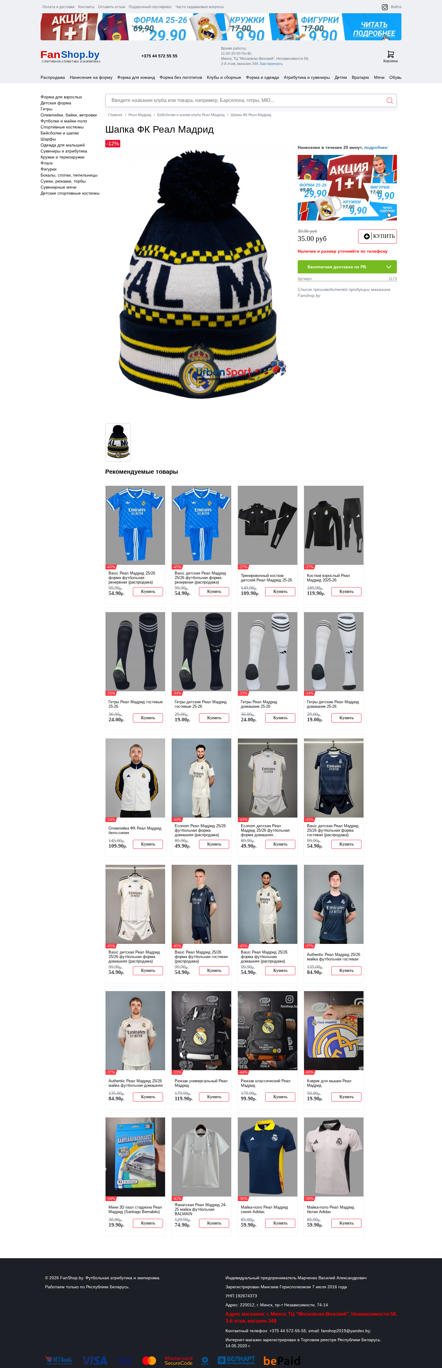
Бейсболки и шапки (60, 133)
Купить (148, 591)
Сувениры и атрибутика (64, 151)
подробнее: (376, 147)
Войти (396, 7)
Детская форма (56, 102)
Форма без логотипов (181, 77)
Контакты (86, 7)
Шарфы (48, 139)
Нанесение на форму (91, 77)
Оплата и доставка (58, 7)
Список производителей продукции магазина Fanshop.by (344, 292)
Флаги (47, 163)
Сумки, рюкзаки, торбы (63, 181)
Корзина (390, 61)
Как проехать (271, 64)
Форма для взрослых (61, 96)
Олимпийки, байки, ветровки (69, 114)
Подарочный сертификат (150, 7)
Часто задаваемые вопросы (200, 7)
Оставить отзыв (111, 7)
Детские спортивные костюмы (70, 193)
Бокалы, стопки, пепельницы (69, 175)
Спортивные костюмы (62, 127)
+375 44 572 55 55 (159, 56)
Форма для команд (136, 77)
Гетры (46, 108)
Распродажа (53, 77)
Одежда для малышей (63, 145)
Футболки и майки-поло (64, 121)
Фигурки (49, 169)
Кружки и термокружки (62, 157)
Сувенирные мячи (58, 187)
